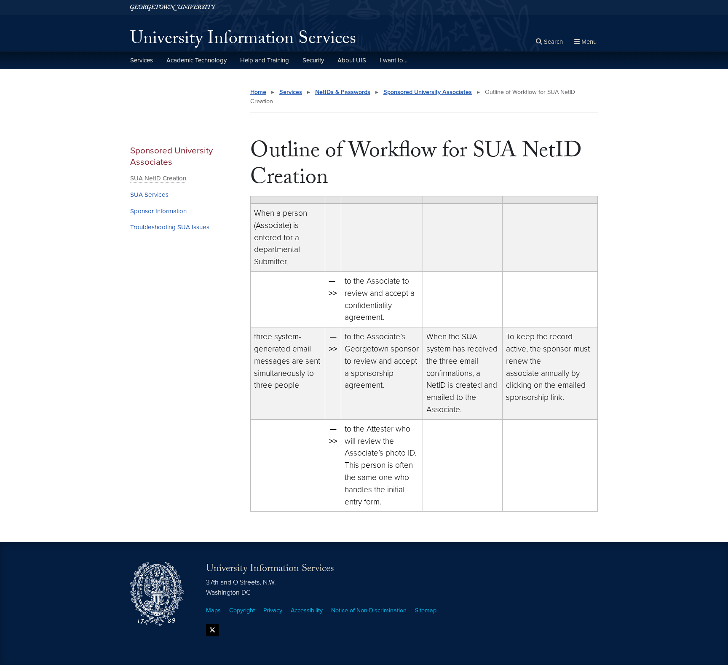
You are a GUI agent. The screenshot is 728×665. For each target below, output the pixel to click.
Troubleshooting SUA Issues (169, 227)
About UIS (351, 60)
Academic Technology (196, 60)
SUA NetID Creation (158, 178)
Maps (213, 610)
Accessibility (307, 610)
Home (258, 92)
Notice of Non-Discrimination (369, 610)
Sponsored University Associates (171, 156)
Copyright (242, 610)
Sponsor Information (158, 211)
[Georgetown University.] (173, 7)
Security (313, 60)
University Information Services (243, 40)
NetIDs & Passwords (342, 92)
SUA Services (149, 194)
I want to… (393, 60)
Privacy (272, 610)
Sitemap (425, 610)
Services (141, 60)
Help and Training (264, 60)
